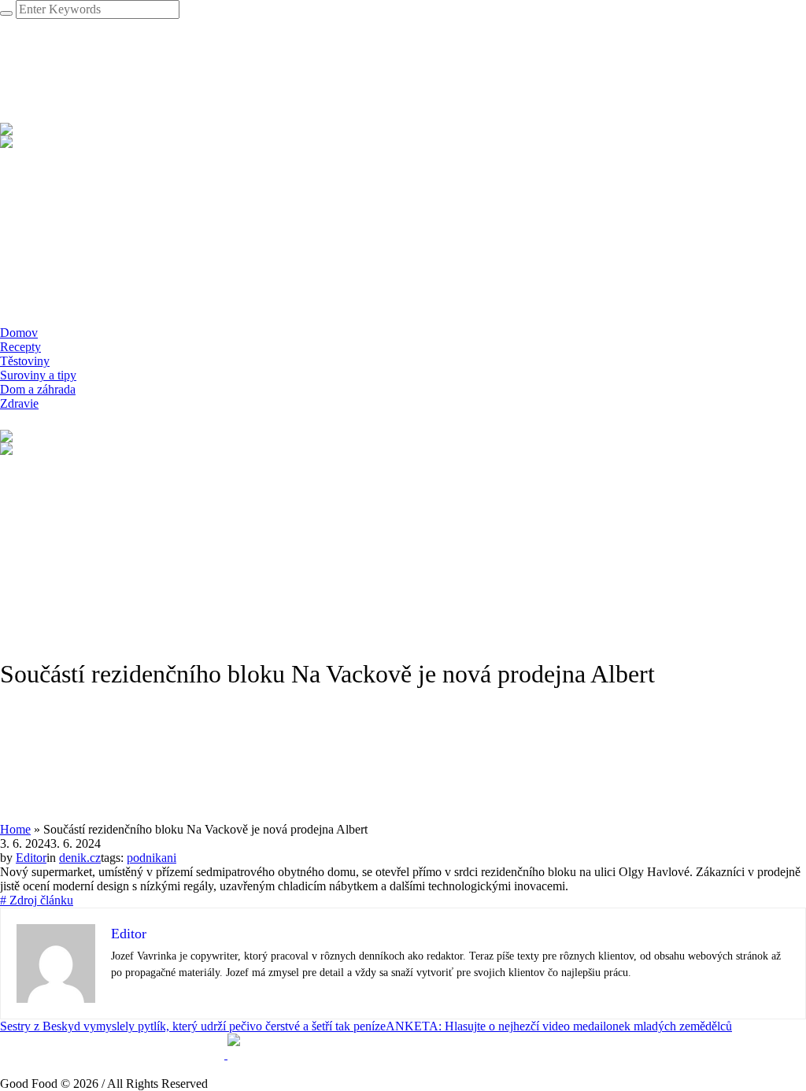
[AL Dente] (226, 1054)
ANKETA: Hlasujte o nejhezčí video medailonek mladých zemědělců (559, 1026)
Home (15, 829)
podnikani (151, 857)
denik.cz (80, 857)
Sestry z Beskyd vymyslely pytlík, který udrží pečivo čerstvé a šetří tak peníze (193, 1026)
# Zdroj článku (36, 900)
